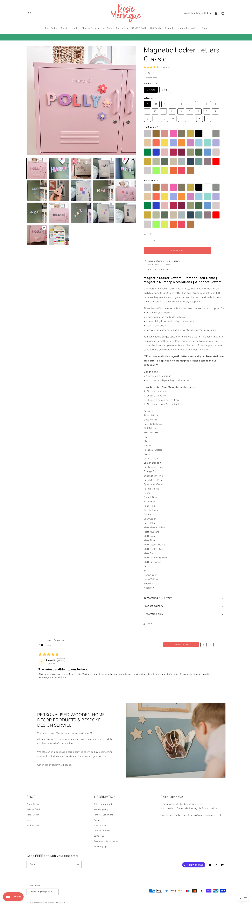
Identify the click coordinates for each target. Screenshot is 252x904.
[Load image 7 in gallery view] (59, 190)
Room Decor (33, 804)
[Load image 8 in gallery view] (81, 190)
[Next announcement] (224, 37)
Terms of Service (102, 830)
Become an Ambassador (106, 841)
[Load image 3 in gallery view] (81, 168)
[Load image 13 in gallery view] (81, 212)
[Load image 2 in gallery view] (59, 168)
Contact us (98, 835)
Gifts (29, 820)
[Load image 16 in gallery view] (59, 235)
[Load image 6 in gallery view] (37, 190)
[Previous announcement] (27, 37)
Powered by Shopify (56, 902)
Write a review (181, 644)
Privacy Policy (100, 825)
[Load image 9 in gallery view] (103, 190)
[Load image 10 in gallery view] (125, 190)
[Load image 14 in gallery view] (103, 212)
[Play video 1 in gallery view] (37, 235)
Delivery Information (103, 804)
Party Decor (33, 814)
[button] (30, 13)
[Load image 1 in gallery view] (37, 168)
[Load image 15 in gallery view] (125, 212)
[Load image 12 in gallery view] (59, 212)
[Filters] (203, 644)
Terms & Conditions (103, 814)
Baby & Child (33, 809)
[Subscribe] (78, 864)
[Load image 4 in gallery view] (103, 168)
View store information (158, 269)
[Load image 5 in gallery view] (125, 168)
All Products (33, 825)
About (96, 820)
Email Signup (100, 846)
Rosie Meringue (40, 902)
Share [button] (150, 623)
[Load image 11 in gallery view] (37, 212)
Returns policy (100, 809)
